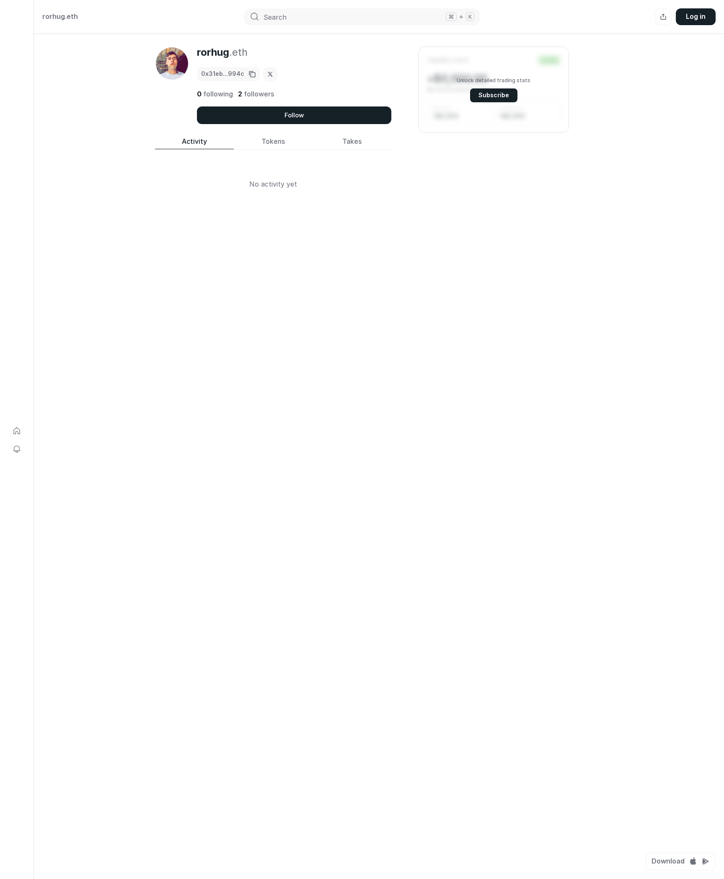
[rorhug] (270, 74)
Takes (352, 141)
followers (256, 94)
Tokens (273, 141)
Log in (696, 16)
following (215, 94)
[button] (493, 90)
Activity (194, 141)
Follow (294, 115)
